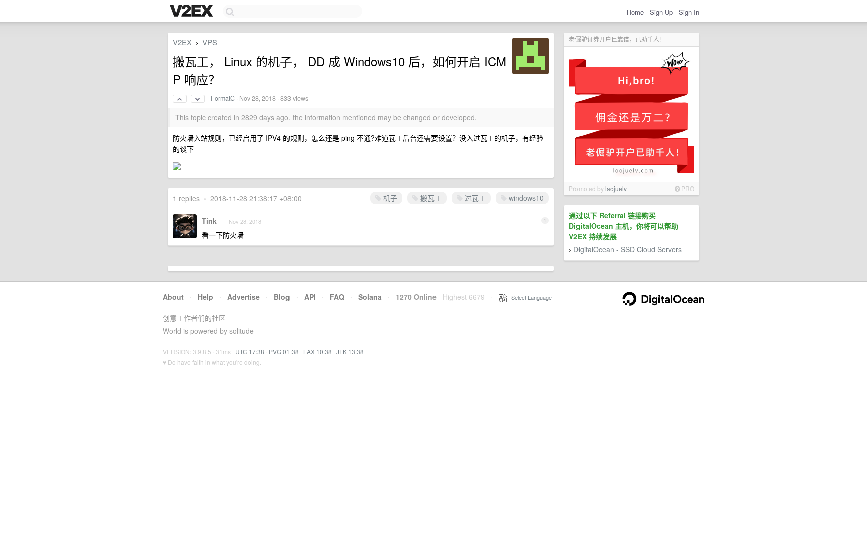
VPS (209, 42)
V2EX (182, 42)
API (310, 297)
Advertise (243, 297)
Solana (370, 297)
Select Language (529, 297)
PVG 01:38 (284, 351)
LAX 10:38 (317, 351)
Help (205, 297)
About (173, 297)
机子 (389, 198)
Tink (209, 221)
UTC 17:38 (249, 351)
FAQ (337, 297)
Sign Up (661, 12)
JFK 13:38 (350, 351)
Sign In (689, 12)
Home (635, 12)
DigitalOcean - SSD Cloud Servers (627, 249)
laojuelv (616, 188)
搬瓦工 (430, 198)
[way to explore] (193, 11)
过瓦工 (474, 198)
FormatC (223, 98)
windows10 (525, 198)
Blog (282, 297)
